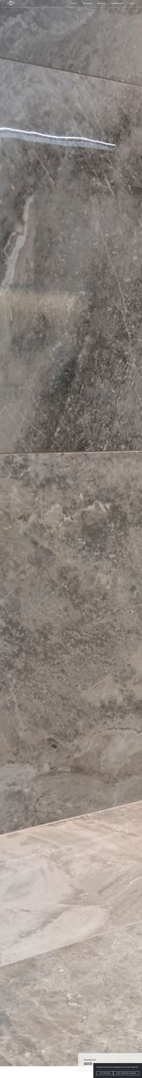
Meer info (135, 1067)
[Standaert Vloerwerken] (10, 3)
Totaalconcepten (117, 3)
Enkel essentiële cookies (126, 1073)
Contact (132, 3)
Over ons (74, 3)
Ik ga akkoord (104, 1073)
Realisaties (101, 3)
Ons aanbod (87, 3)
